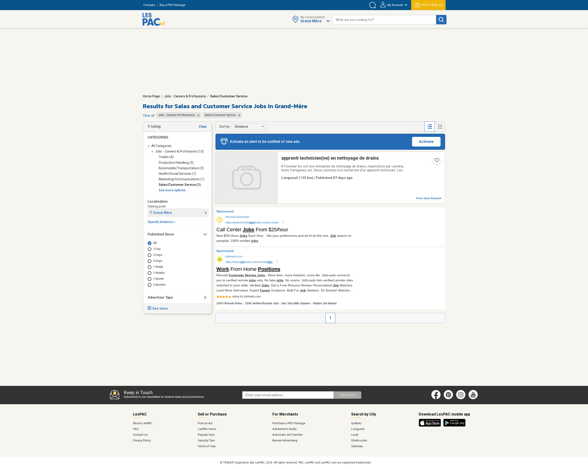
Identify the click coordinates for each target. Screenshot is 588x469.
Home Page (151, 96)
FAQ (136, 429)
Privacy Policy (142, 440)
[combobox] (384, 19)
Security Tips (206, 440)
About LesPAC (142, 423)
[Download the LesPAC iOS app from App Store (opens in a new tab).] (431, 425)
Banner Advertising (284, 440)
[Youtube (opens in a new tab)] (474, 398)
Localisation (158, 201)
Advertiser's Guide (284, 429)
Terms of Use (206, 446)
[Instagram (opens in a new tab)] (461, 398)
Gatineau (357, 446)
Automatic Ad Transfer (287, 434)
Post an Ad (205, 423)
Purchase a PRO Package (288, 423)
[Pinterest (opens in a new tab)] (448, 398)
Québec (356, 423)
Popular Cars (206, 434)
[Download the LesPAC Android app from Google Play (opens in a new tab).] (454, 425)
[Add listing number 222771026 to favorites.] (436, 161)
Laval (354, 434)
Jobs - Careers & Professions (185, 96)
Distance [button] (241, 126)
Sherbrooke (359, 440)
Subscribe (347, 395)
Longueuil (357, 429)
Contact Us (140, 434)
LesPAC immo (207, 429)
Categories (158, 137)
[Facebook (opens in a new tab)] (436, 398)
